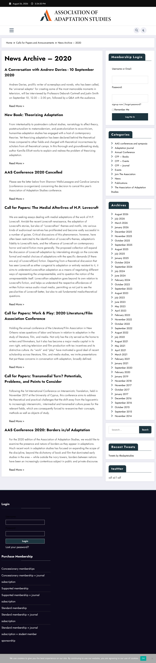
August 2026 (121, 214)
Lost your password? (17, 547)
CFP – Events (122, 161)
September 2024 (123, 267)
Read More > (16, 106)
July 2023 (120, 297)
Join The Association (125, 174)
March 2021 (121, 354)
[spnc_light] (143, 30)
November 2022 (123, 319)
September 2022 (123, 328)
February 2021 (122, 359)
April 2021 (120, 350)
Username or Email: (122, 69)
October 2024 (122, 262)
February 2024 (122, 280)
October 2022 (122, 324)
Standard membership (14, 608)
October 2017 (122, 389)
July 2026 (120, 218)
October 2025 (122, 240)
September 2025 (123, 245)
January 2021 (121, 363)
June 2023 (120, 302)
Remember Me (121, 109)
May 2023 (120, 306)
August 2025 (121, 249)
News (118, 178)
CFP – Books (122, 156)
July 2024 (120, 271)
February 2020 (122, 372)
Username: (11, 516)
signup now (117, 104)
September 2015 (123, 411)
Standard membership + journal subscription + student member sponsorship (20, 634)
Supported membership (15, 588)
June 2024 (120, 275)
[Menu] (12, 30)
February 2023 (122, 315)
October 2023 (122, 284)
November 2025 (123, 236)
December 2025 (123, 231)
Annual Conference (125, 152)
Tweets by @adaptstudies (121, 455)
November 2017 (123, 385)
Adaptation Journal (124, 148)
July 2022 (120, 337)
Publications (121, 183)
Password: (117, 87)
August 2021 (121, 341)
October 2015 (122, 407)
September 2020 (123, 368)
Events (118, 170)
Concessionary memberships (18, 569)
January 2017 (121, 394)
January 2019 (121, 376)
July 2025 (120, 253)
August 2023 (121, 293)
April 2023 (120, 310)
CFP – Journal (122, 165)
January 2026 (122, 227)
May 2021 (120, 346)
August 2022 (121, 332)
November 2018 (123, 381)
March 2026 (121, 223)
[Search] (137, 30)
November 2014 (123, 416)
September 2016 (123, 403)
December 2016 (123, 398)
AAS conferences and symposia (131, 143)
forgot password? (133, 104)
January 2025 (122, 258)
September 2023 (123, 288)
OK (143, 658)
